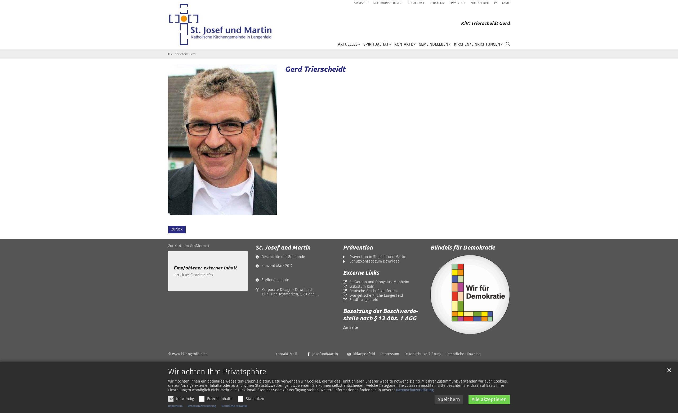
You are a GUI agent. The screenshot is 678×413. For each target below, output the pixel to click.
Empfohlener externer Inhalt (205, 267)
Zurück (176, 229)
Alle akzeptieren (489, 399)
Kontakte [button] (403, 44)
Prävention (358, 247)
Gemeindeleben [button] (433, 44)
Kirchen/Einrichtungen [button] (477, 44)
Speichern (449, 399)
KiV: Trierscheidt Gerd (181, 54)
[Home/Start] (222, 24)
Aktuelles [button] (348, 44)
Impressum (175, 406)
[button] (506, 45)
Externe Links (361, 272)
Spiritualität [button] (376, 44)
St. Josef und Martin (283, 247)
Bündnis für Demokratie (462, 247)
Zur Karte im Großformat (188, 246)
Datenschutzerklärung (415, 390)
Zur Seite (350, 327)
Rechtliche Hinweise (234, 406)
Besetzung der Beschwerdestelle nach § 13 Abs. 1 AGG (380, 314)
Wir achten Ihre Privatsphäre (217, 371)
